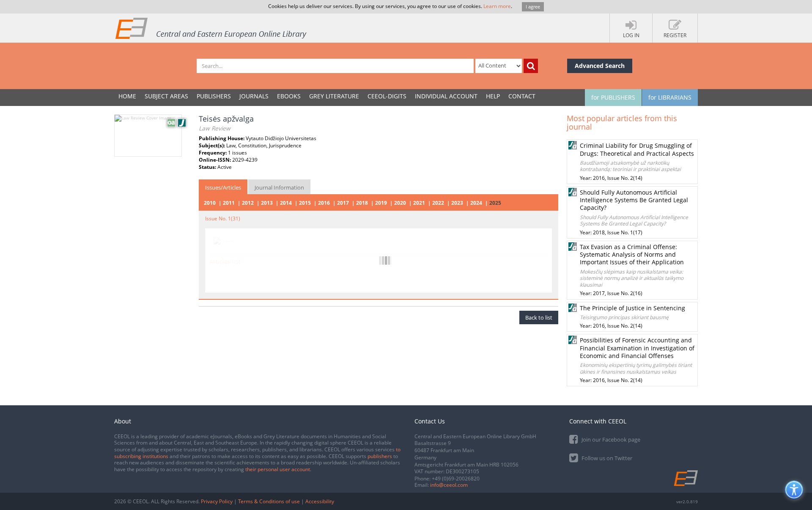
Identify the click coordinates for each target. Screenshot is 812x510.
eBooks (289, 96)
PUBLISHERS (214, 96)
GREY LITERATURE (334, 96)
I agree (533, 6)
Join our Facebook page (610, 439)
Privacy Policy (217, 501)
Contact (521, 96)
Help (493, 96)
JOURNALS (254, 96)
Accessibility (319, 501)
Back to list (538, 317)
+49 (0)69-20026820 (456, 478)
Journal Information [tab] (279, 187)
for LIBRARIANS (669, 97)
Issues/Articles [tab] (223, 187)
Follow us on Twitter (606, 458)
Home (127, 96)
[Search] (531, 66)
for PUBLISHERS (613, 97)
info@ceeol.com (449, 484)
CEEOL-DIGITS (387, 96)
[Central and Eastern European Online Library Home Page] (211, 28)
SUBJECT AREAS (166, 96)
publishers (380, 456)
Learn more (497, 6)
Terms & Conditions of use (269, 501)
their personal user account (277, 469)
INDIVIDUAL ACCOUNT (446, 96)
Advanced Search (600, 66)
